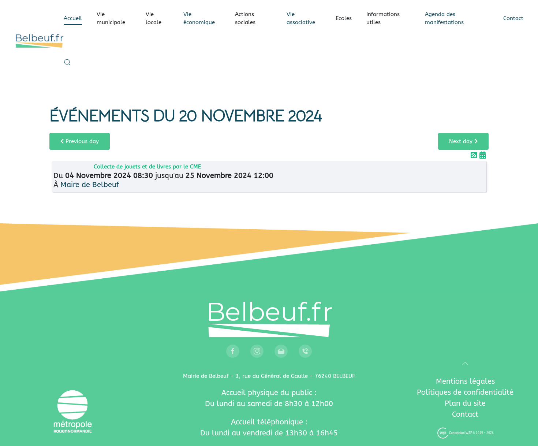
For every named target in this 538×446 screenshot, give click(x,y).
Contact (513, 18)
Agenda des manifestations (444, 18)
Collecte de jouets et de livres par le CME (147, 166)
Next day (461, 141)
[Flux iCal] (482, 155)
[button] (67, 62)
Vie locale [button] (153, 18)
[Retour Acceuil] (39, 40)
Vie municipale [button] (111, 18)
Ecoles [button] (344, 18)
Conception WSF (460, 433)
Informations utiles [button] (383, 18)
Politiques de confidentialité (465, 392)
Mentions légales (465, 381)
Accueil (73, 18)
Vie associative (301, 18)
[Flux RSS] (475, 155)
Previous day (81, 141)
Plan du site (465, 403)
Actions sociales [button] (245, 18)
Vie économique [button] (199, 18)
